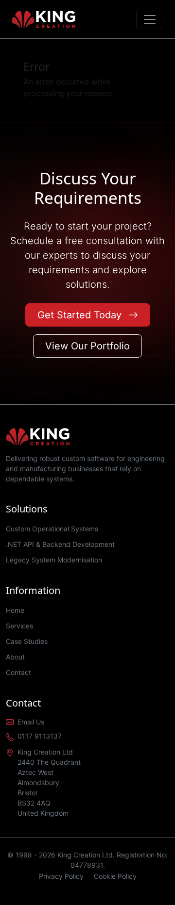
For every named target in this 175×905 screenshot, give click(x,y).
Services (19, 626)
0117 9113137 (40, 736)
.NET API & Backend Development (60, 544)
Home (15, 610)
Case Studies (27, 641)
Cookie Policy (115, 876)
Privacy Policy (61, 876)
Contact (18, 672)
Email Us (31, 722)
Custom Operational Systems (52, 529)
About (15, 657)
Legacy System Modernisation (54, 560)
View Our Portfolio (87, 346)
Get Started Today (80, 315)
